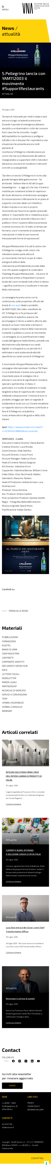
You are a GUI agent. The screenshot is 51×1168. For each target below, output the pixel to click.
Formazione (9, 641)
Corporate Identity (13, 661)
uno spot (15, 305)
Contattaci (37, 1158)
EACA (4, 670)
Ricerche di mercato (14, 690)
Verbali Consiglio (12, 706)
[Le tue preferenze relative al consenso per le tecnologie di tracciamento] (46, 1163)
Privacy (30, 1103)
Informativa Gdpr (35, 1110)
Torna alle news (18, 610)
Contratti (8, 657)
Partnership (9, 686)
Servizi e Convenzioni (14, 694)
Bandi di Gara (9, 649)
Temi (4, 698)
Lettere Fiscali (10, 674)
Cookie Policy (33, 1106)
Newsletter (9, 678)
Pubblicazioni (10, 637)
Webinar (7, 711)
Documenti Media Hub (14, 665)
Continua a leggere (13, 804)
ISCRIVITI (12, 1086)
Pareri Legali (9, 682)
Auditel (6, 645)
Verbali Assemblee (13, 702)
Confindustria (10, 653)
